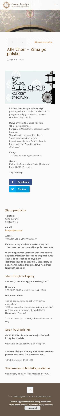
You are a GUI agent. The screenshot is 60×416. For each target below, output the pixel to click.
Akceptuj (32, 408)
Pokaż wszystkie (44, 42)
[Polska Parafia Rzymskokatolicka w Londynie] (15, 5)
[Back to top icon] (30, 390)
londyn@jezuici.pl (13, 230)
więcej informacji (46, 404)
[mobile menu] (55, 5)
